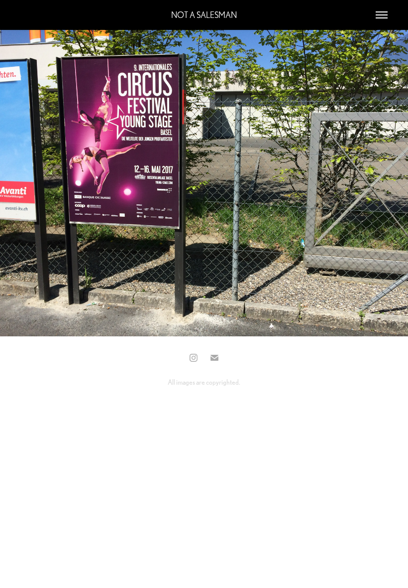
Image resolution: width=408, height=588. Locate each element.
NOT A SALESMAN (204, 14)
